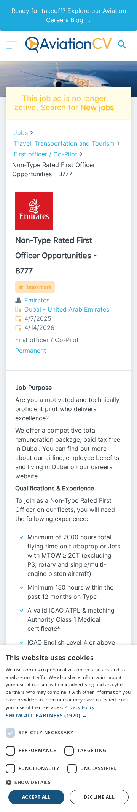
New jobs (97, 107)
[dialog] (68, 728)
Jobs (21, 133)
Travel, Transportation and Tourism (64, 143)
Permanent (30, 350)
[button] (68, 715)
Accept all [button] (36, 797)
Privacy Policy (79, 707)
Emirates (36, 300)
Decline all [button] (99, 797)
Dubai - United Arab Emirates (66, 309)
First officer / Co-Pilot (45, 154)
